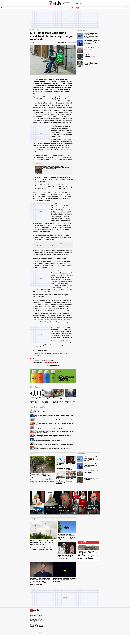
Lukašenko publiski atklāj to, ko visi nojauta (91, 48)
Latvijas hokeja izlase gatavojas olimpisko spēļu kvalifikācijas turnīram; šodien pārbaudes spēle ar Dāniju (55, 432)
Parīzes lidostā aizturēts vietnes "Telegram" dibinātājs (48, 440)
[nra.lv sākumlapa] (55, 3)
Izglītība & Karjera (40, 29)
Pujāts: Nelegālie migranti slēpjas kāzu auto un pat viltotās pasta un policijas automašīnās (70, 466)
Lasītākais (81, 30)
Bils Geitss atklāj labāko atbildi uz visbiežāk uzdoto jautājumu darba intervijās (54, 411)
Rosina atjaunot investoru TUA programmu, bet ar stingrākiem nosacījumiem (46, 400)
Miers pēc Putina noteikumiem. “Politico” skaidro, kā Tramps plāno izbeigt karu (53, 416)
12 (69, 448)
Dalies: (48, 365)
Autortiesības (56, 630)
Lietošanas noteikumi (50, 630)
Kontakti (70, 630)
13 (89, 64)
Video (32, 488)
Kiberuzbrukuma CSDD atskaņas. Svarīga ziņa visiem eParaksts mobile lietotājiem (60, 466)
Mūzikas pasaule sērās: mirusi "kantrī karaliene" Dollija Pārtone (66, 556)
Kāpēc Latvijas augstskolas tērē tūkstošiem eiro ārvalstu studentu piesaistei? (58, 400)
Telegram (45, 362)
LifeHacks (64, 7)
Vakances (67, 630)
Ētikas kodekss (62, 630)
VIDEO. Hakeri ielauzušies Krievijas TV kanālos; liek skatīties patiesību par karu (53, 424)
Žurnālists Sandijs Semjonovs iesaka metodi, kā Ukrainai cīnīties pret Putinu (54, 419)
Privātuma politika (43, 630)
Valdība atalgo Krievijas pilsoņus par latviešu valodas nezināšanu (51, 448)
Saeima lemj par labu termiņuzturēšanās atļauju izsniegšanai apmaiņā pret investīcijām (35, 400)
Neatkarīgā (46, 7)
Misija (38, 630)
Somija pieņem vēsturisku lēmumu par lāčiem (53, 170)
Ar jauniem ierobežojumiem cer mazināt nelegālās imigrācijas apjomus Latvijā (70, 400)
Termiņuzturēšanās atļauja (59, 353)
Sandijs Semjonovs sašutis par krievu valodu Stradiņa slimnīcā (90, 63)
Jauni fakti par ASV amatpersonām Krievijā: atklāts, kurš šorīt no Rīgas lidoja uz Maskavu (66, 536)
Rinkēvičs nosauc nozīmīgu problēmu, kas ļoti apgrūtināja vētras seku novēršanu (60, 481)
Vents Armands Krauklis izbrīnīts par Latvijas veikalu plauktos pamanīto (53, 444)
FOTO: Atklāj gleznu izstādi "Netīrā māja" (69, 480)
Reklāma (35, 630)
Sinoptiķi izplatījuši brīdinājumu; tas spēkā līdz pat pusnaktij (50, 428)
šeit (52, 246)
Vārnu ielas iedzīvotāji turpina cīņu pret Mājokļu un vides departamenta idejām (41, 476)
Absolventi (36, 353)
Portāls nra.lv (32, 42)
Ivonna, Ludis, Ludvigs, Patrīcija (69, 4)
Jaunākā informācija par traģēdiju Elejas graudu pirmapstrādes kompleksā (64, 579)
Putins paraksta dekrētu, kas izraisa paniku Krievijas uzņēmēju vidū (91, 42)
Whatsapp (52, 362)
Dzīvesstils (52, 7)
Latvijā (33, 29)
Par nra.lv (31, 630)
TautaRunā (58, 7)
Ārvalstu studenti (46, 353)
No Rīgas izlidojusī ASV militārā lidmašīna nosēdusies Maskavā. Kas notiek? (90, 35)
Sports (69, 7)
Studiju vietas (38, 356)
